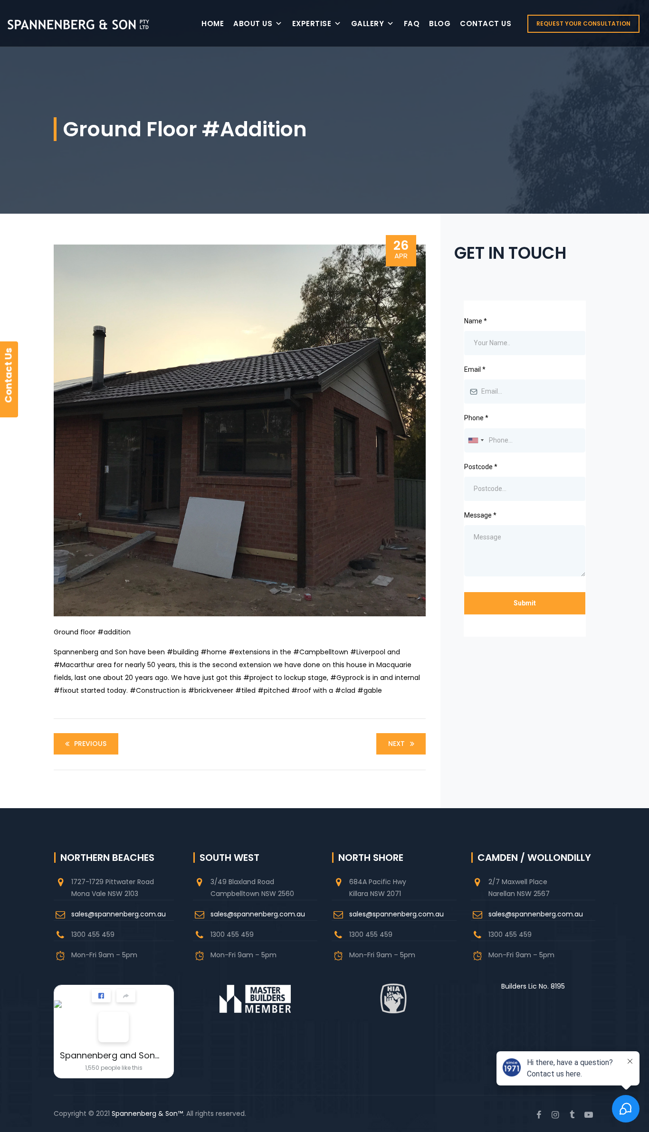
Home (212, 23)
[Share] (125, 995)
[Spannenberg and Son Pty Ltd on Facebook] (113, 1027)
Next (396, 743)
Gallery (367, 23)
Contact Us (485, 23)
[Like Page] (101, 995)
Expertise (312, 23)
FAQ (412, 23)
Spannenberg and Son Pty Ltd (110, 1055)
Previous (90, 743)
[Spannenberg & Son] (78, 23)
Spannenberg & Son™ (147, 1113)
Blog (439, 23)
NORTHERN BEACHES (107, 857)
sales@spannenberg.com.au (118, 914)
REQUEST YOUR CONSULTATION (583, 23)
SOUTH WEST (229, 857)
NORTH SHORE (370, 857)
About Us (252, 23)
